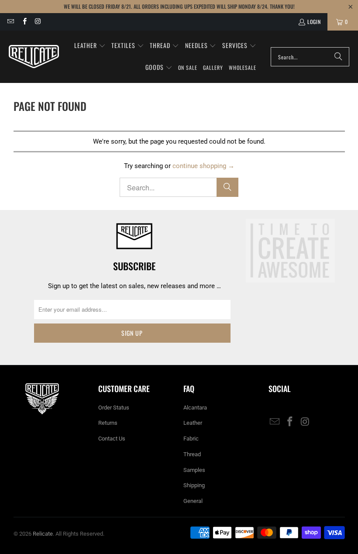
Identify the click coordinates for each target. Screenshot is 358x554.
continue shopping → (203, 166)
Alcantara (195, 407)
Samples (194, 470)
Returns (107, 423)
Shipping (194, 485)
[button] (90, 46)
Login (314, 21)
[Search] (338, 56)
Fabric (191, 438)
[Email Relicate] (10, 21)
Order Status (113, 407)
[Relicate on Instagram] (37, 21)
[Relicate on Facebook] (24, 21)
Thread (192, 454)
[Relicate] (34, 56)
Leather (192, 423)
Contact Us (111, 438)
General (193, 501)
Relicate (43, 533)
